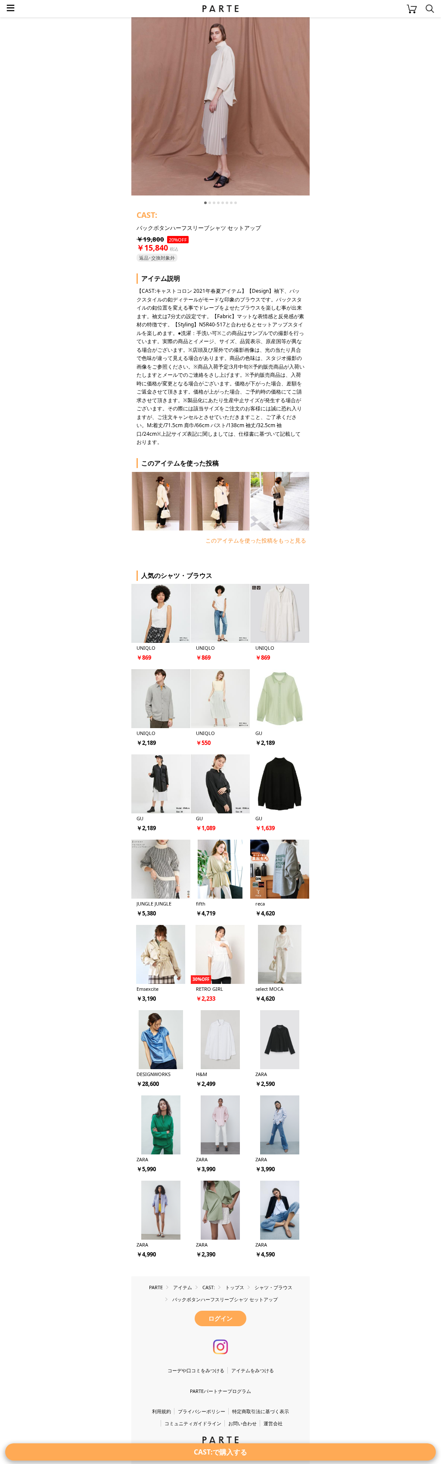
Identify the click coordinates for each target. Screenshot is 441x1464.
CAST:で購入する (220, 1452)
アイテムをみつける (252, 1370)
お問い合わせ (242, 1423)
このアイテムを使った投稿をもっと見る (255, 540)
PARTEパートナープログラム (220, 1391)
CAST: (147, 215)
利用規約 (161, 1411)
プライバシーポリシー (201, 1411)
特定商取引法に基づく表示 (260, 1411)
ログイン (220, 1318)
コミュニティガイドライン (193, 1423)
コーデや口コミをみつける (196, 1370)
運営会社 (273, 1423)
